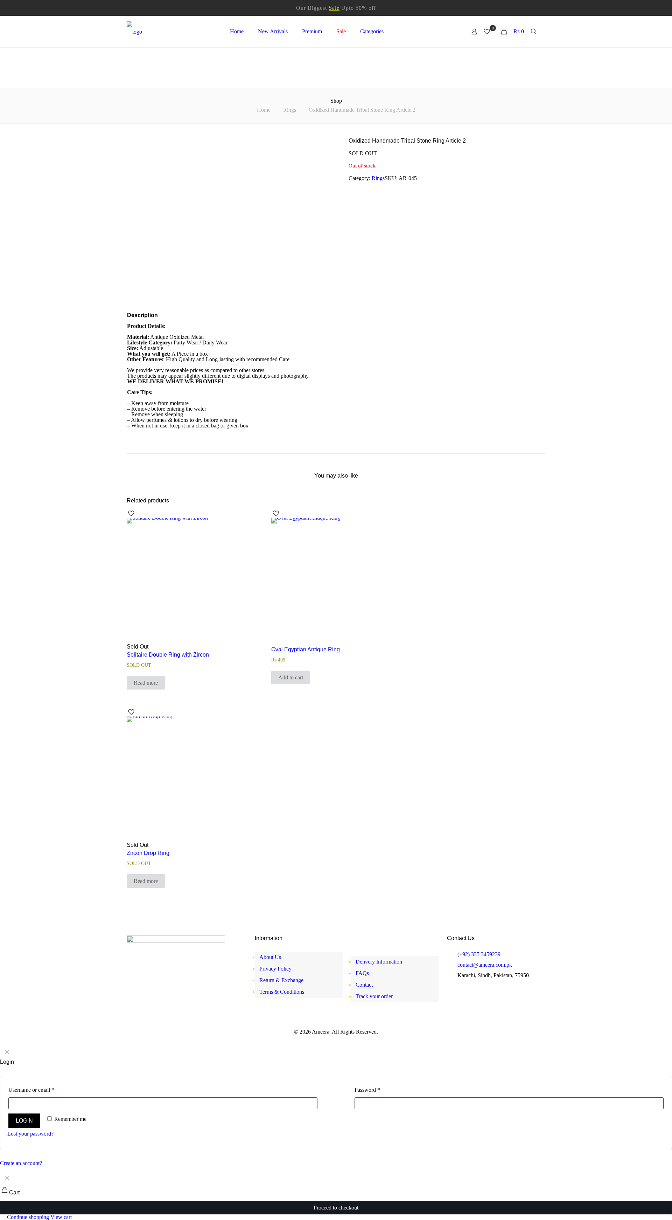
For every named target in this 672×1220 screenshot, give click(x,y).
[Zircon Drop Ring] (191, 781)
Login (24, 1121)
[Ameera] (134, 31)
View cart (61, 1217)
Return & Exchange (281, 980)
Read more (146, 683)
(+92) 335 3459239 (478, 954)
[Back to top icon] (640, 1207)
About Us (270, 957)
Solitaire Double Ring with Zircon (168, 655)
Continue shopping (27, 1217)
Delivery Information (379, 962)
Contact (364, 985)
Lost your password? (30, 1134)
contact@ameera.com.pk (484, 965)
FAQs (362, 973)
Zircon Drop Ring (148, 853)
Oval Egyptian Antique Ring (305, 649)
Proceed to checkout (336, 1208)
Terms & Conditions (281, 992)
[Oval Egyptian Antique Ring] (335, 582)
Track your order (374, 996)
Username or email (31, 1090)
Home (264, 110)
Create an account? (21, 1163)
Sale (334, 8)
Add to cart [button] (290, 677)
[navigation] (336, 1195)
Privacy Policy (275, 969)
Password (367, 1090)
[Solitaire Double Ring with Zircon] (191, 582)
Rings (289, 110)
